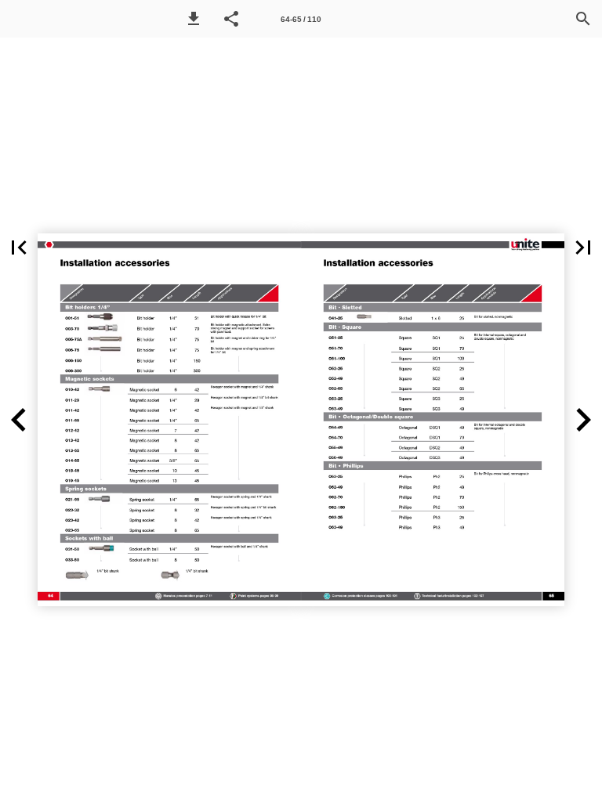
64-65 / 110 (301, 19)
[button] (193, 19)
